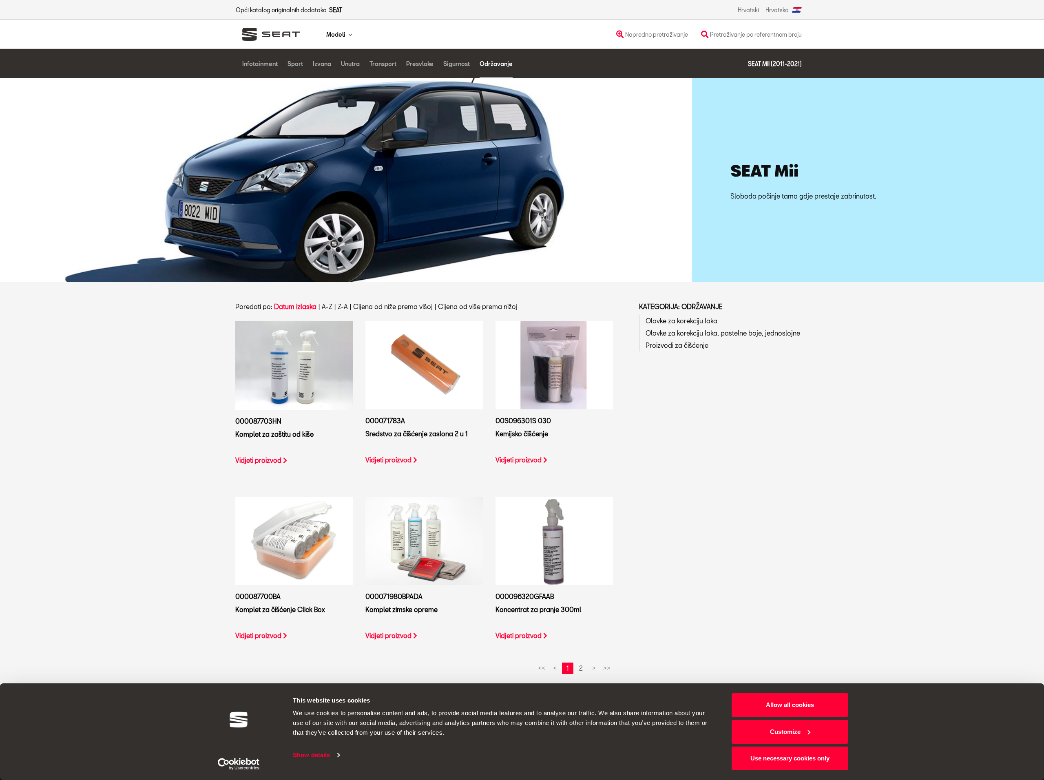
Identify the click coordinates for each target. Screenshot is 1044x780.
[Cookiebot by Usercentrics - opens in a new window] (238, 764)
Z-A (343, 306)
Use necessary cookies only (789, 758)
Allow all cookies (790, 704)
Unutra (350, 63)
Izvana (322, 63)
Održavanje (496, 63)
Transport (382, 63)
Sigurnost (456, 63)
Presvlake (420, 63)
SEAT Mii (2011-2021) (775, 63)
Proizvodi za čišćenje (677, 345)
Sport (295, 63)
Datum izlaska (295, 306)
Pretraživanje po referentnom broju (755, 34)
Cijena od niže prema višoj (393, 306)
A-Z (327, 306)
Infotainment (260, 63)
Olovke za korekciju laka (681, 321)
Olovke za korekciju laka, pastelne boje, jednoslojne (723, 333)
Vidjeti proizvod (259, 460)
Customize (785, 731)
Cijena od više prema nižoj (478, 306)
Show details (311, 754)
